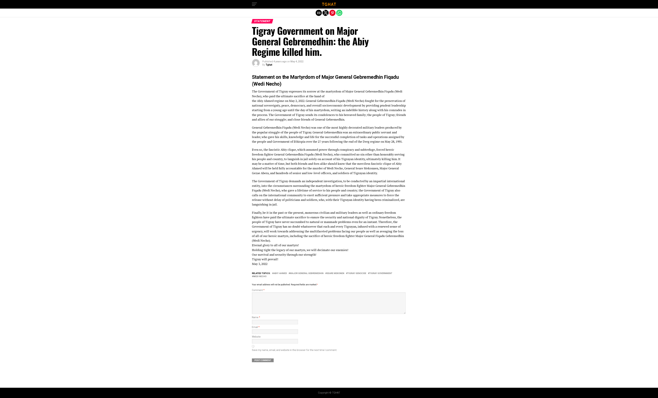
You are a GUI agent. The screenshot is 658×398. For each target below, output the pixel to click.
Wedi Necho (259, 276)
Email (256, 327)
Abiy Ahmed (280, 273)
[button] (254, 4)
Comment (258, 290)
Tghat (269, 64)
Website (256, 336)
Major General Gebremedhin (307, 273)
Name (256, 317)
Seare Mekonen (335, 273)
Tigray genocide (356, 273)
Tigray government (380, 273)
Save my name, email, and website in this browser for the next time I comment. (294, 350)
